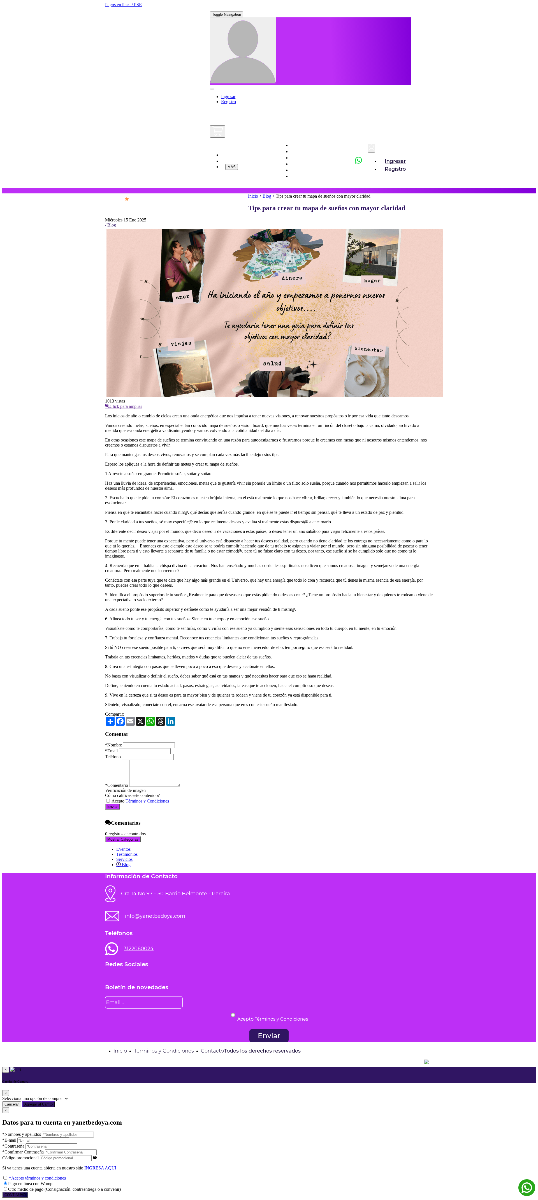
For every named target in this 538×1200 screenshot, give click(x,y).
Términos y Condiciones (147, 801)
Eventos (305, 170)
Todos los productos (250, 161)
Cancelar (11, 1104)
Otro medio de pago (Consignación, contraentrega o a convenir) (64, 1189)
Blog (301, 176)
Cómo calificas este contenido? (132, 795)
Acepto (140, 801)
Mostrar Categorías (122, 839)
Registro (228, 101)
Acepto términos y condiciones (37, 1178)
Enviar (112, 806)
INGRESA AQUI (100, 1168)
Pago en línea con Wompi (31, 1183)
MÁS (232, 167)
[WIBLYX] (269, 1062)
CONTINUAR (15, 1195)
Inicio (301, 145)
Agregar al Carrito (38, 1104)
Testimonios (127, 854)
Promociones (247, 155)
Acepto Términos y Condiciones (272, 1019)
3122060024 (139, 948)
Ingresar (228, 96)
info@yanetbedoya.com (155, 916)
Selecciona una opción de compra (32, 1098)
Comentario (116, 785)
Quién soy (307, 151)
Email (111, 750)
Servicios (306, 157)
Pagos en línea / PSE (123, 4)
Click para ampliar (126, 406)
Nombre (113, 745)
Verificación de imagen (125, 790)
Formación (308, 164)
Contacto (212, 1051)
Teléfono (113, 756)
